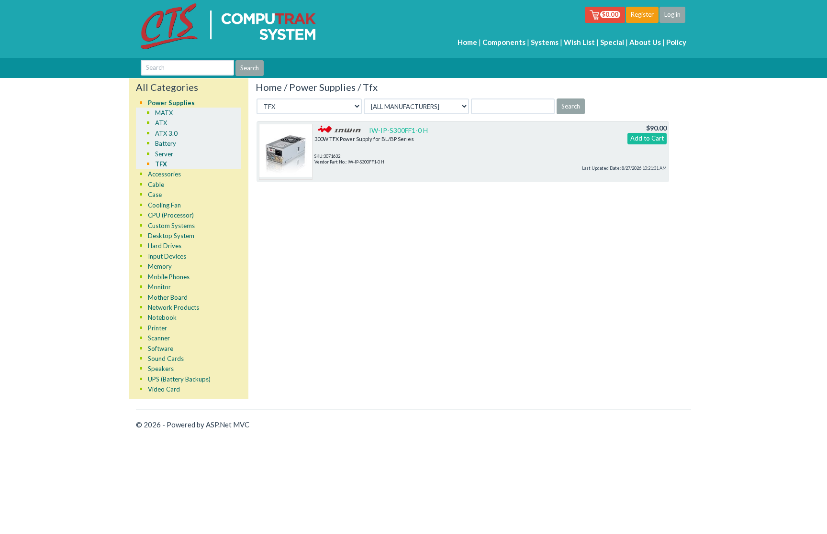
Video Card (164, 389)
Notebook (162, 317)
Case (155, 194)
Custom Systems (171, 225)
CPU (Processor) (171, 215)
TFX (161, 164)
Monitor (159, 287)
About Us (645, 42)
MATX (164, 113)
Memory (160, 266)
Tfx (370, 87)
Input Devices (167, 256)
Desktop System (171, 236)
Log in (672, 14)
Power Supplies (171, 103)
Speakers (161, 368)
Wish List (579, 42)
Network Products (173, 307)
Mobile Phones (169, 277)
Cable (156, 184)
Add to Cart (647, 138)
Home (467, 42)
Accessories (164, 174)
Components (503, 42)
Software (160, 348)
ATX (161, 123)
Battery (165, 143)
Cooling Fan (164, 205)
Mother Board (168, 297)
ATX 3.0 (166, 133)
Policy (676, 42)
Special (612, 42)
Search (570, 106)
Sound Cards (166, 358)
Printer (157, 328)
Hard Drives (164, 246)
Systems (545, 42)
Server (164, 154)
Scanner (159, 338)
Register (642, 14)
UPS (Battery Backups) (179, 379)
